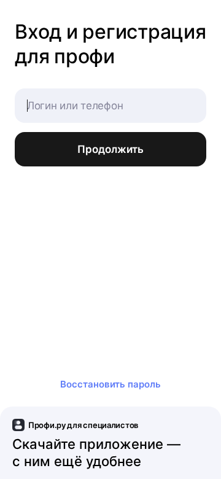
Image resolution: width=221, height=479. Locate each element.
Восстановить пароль (110, 384)
